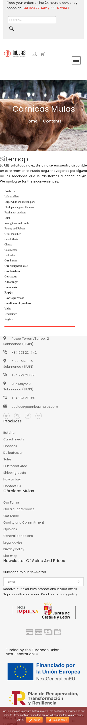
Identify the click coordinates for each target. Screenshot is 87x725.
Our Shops (11, 516)
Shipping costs (14, 472)
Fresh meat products (15, 212)
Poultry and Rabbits (14, 228)
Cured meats (13, 439)
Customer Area (15, 466)
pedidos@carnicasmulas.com (35, 406)
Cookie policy (59, 720)
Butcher (9, 432)
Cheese (8, 244)
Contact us (12, 486)
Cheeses (10, 446)
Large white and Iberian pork (19, 201)
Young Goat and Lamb (16, 223)
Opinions (10, 529)
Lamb (7, 217)
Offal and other (12, 233)
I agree (36, 720)
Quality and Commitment (23, 522)
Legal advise (12, 542)
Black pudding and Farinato (19, 207)
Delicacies (9, 255)
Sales (7, 459)
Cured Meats (11, 239)
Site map (10, 556)
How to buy (12, 479)
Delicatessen (13, 452)
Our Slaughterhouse (19, 509)
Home (31, 121)
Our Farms (11, 502)
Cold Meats (10, 249)
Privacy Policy (13, 549)
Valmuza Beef (11, 196)
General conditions (18, 536)
